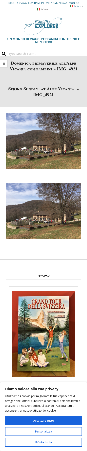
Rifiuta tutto (43, 442)
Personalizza (43, 431)
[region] (43, 416)
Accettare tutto (43, 420)
